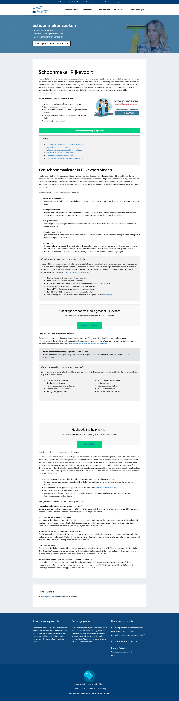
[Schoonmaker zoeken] (41, 9)
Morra (113, 655)
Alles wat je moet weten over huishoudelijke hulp (65, 158)
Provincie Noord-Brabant (106, 487)
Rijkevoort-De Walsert (78, 343)
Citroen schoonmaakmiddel (121, 652)
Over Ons (83, 689)
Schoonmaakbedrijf (80, 684)
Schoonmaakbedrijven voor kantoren (60, 155)
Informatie (118, 9)
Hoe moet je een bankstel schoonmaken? (127, 627)
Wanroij (93, 343)
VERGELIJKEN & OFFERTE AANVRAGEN (51, 43)
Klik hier (127, 354)
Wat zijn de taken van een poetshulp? (60, 152)
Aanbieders (87, 9)
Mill (89, 343)
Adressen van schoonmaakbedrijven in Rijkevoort (65, 150)
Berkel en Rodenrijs (118, 648)
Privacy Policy (101, 689)
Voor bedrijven (104, 9)
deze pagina (87, 633)
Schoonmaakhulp (72, 9)
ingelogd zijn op (51, 596)
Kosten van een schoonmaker (122, 631)
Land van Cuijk (106, 294)
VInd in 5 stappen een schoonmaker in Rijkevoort (65, 144)
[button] (89, 130)
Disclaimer (91, 689)
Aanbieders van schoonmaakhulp (59, 147)
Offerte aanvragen (137, 9)
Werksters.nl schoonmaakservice (77, 272)
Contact (75, 689)
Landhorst (103, 343)
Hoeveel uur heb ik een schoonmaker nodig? (128, 635)
